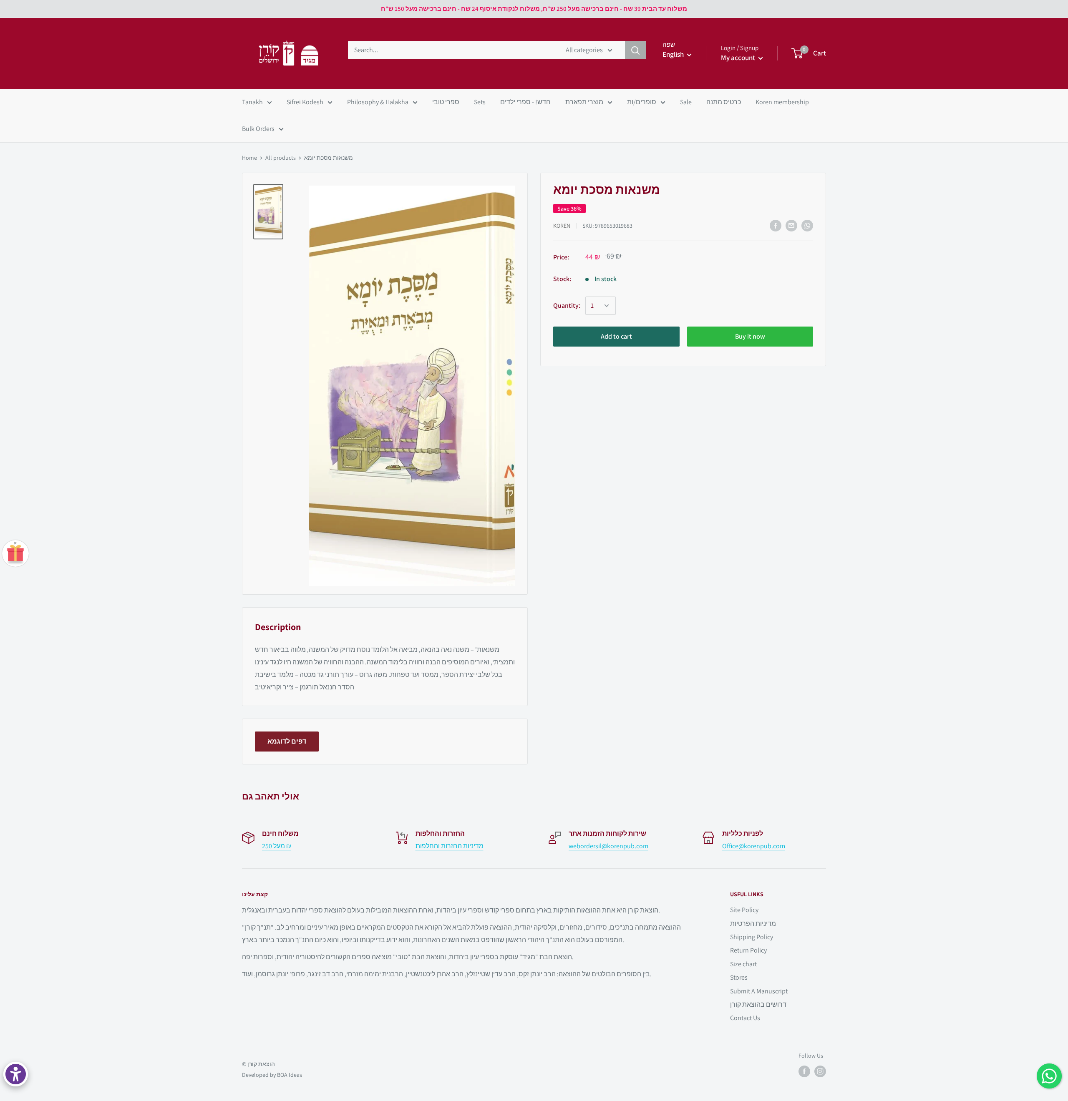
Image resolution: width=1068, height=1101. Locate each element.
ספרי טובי (445, 102)
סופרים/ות (641, 102)
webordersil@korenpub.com (608, 846)
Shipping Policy (751, 937)
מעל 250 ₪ (276, 846)
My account (738, 57)
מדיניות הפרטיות (753, 923)
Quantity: (566, 306)
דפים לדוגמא (286, 741)
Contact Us (745, 1017)
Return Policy (748, 950)
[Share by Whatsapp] (807, 225)
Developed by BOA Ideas (272, 1074)
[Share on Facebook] (775, 225)
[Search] (635, 50)
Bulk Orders (258, 128)
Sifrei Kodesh (305, 102)
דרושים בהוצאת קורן (758, 1004)
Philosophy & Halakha (377, 102)
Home (249, 157)
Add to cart (616, 336)
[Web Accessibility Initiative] (15, 1074)
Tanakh (252, 102)
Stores (739, 977)
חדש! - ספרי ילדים (525, 102)
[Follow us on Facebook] (804, 1071)
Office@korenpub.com (753, 846)
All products (280, 157)
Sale (686, 102)
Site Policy (744, 909)
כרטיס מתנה (723, 102)
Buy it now (750, 336)
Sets (480, 102)
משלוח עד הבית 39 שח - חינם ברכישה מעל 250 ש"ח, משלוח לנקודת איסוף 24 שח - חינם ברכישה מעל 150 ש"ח (534, 9)
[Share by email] (791, 225)
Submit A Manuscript (759, 991)
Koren (561, 226)
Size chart (743, 964)
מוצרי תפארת (584, 102)
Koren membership (782, 102)
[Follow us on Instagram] (820, 1071)
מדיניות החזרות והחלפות (450, 846)
